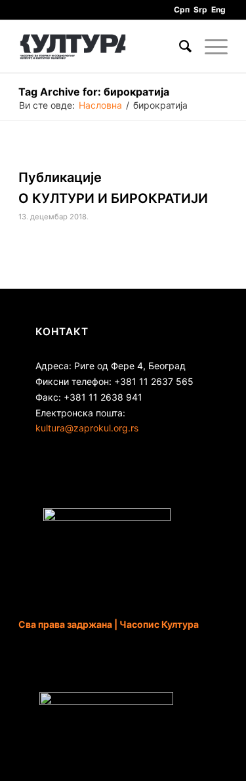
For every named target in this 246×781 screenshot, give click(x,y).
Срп (182, 9)
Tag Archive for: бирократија (93, 91)
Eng (218, 9)
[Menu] (210, 46)
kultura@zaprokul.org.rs (86, 427)
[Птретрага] (179, 46)
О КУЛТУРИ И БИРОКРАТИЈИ (113, 198)
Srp (200, 9)
